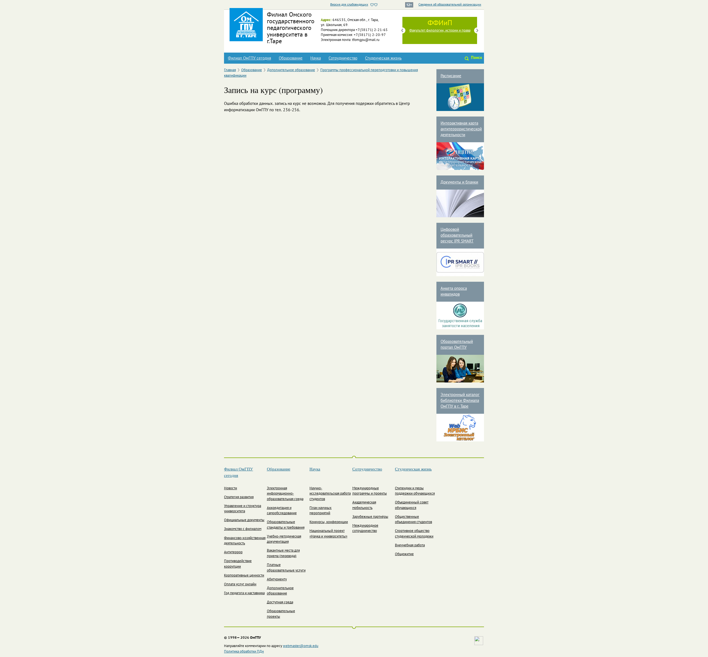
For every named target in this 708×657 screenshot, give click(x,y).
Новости (230, 488)
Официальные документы (244, 520)
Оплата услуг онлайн (240, 584)
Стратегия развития (239, 497)
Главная (230, 70)
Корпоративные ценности (244, 575)
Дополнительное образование (291, 70)
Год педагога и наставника (244, 593)
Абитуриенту (277, 579)
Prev (402, 30)
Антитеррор (233, 552)
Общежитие (404, 554)
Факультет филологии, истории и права (439, 30)
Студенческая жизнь (383, 58)
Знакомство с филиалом (242, 529)
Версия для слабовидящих (349, 4)
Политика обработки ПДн (244, 651)
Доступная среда (280, 602)
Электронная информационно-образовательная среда (285, 494)
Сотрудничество (343, 58)
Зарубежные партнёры (370, 517)
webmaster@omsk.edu (300, 646)
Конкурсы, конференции (328, 522)
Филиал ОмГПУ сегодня (249, 58)
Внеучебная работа (410, 545)
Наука (315, 58)
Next (477, 30)
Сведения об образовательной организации (449, 4)
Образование (291, 58)
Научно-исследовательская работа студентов (330, 494)
